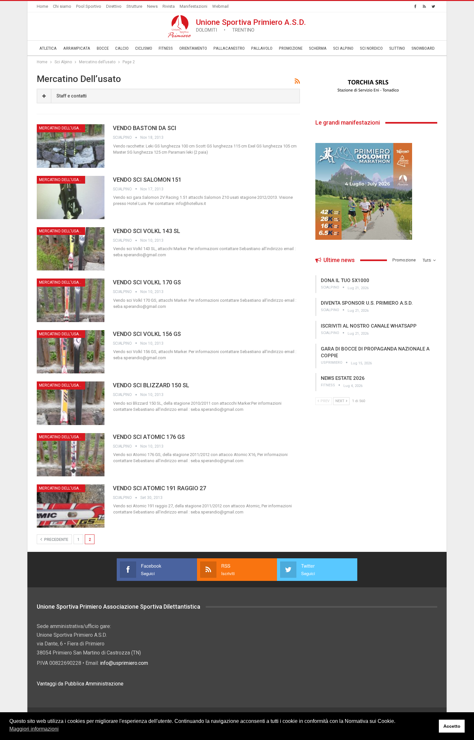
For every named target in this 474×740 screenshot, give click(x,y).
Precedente (55, 539)
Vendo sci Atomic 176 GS (149, 436)
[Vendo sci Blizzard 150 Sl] (70, 403)
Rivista (169, 6)
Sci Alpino (343, 48)
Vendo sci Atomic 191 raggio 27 (159, 488)
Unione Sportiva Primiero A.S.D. (251, 25)
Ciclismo (143, 48)
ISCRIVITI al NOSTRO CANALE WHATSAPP (369, 326)
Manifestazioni (193, 6)
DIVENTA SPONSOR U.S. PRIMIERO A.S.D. (367, 303)
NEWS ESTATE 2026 (343, 378)
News (152, 6)
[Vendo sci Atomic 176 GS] (70, 454)
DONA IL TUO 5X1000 (345, 280)
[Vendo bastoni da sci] (70, 145)
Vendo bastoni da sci (144, 128)
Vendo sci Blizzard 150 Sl (151, 385)
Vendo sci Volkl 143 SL (146, 231)
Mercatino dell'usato (61, 128)
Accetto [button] (451, 726)
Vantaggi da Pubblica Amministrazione (80, 684)
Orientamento (193, 48)
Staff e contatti (71, 95)
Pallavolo (261, 48)
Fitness (166, 48)
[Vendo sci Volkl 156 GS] (70, 351)
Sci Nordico (371, 48)
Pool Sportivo (88, 6)
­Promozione (290, 48)
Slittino (397, 48)
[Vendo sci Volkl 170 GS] (70, 300)
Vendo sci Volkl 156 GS (147, 333)
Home (42, 6)
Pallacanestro (229, 48)
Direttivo (114, 6)
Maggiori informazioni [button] (34, 729)
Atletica (48, 48)
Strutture (134, 6)
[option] (376, 86)
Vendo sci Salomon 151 (147, 179)
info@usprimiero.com (124, 663)
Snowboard (423, 48)
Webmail (220, 6)
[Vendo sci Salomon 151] (70, 197)
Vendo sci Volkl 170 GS (147, 282)
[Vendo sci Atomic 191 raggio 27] (70, 506)
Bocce (103, 48)
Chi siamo (62, 6)
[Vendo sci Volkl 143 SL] (70, 248)
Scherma (318, 48)
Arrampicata (76, 48)
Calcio (122, 48)
